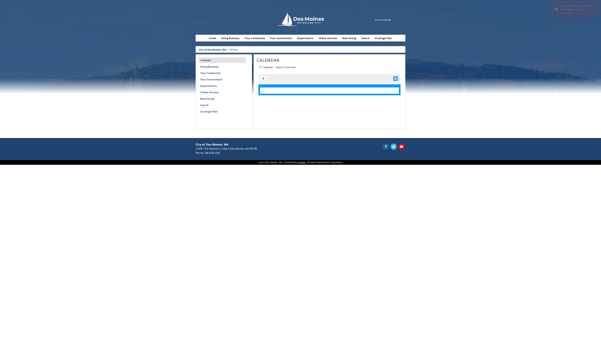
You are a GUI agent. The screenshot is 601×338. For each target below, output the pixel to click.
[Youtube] (401, 146)
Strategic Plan (383, 38)
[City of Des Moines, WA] (300, 20)
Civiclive (301, 162)
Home (212, 38)
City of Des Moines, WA (212, 49)
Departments (305, 38)
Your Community (255, 38)
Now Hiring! (349, 38)
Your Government (281, 38)
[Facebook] (386, 146)
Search (365, 38)
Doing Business (230, 38)
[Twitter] (393, 146)
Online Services (327, 38)
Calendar (205, 60)
